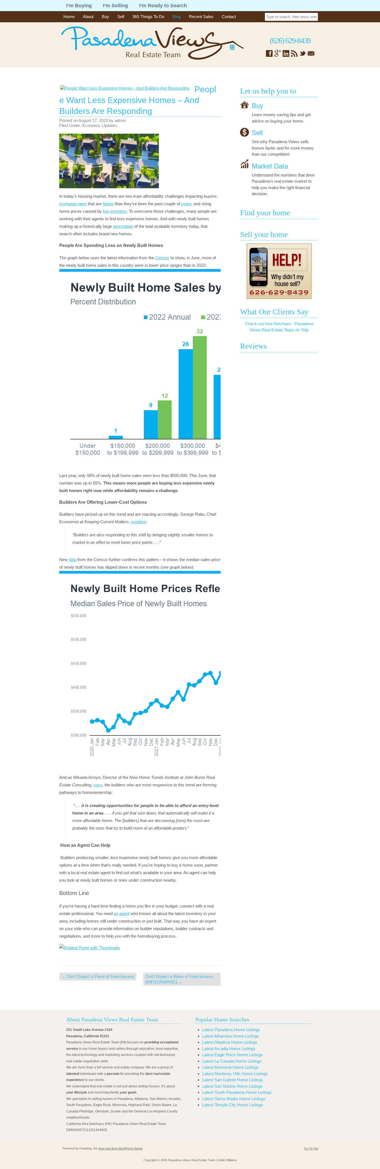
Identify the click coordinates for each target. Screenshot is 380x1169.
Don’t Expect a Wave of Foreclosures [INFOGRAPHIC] (179, 979)
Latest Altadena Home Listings (229, 1042)
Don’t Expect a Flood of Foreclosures (97, 976)
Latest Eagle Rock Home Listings (232, 1054)
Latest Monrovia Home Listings (230, 1067)
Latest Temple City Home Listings (232, 1104)
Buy (105, 16)
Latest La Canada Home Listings (231, 1061)
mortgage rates (73, 203)
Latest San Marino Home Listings (232, 1086)
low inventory (115, 211)
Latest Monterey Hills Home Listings (235, 1073)
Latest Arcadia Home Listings (228, 1048)
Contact (229, 16)
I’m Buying (79, 5)
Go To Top (311, 1148)
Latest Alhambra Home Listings (230, 1036)
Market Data (270, 166)
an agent (121, 913)
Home (69, 16)
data (73, 559)
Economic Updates (99, 125)
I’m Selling (115, 5)
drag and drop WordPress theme (120, 1148)
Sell (120, 16)
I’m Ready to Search (163, 5)
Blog (176, 16)
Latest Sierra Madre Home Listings (233, 1098)
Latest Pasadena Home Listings (231, 1029)
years (186, 203)
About (88, 16)
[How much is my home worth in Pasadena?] (279, 271)
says (97, 784)
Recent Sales (201, 16)
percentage (123, 226)
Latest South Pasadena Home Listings (237, 1092)
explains (138, 521)
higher (108, 203)
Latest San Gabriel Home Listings (232, 1079)
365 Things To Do (148, 16)
